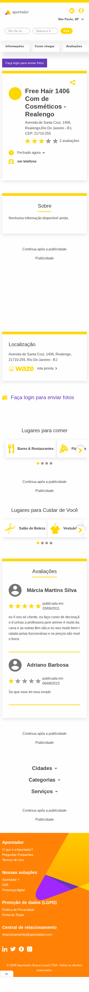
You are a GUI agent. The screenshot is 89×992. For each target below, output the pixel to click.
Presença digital (13, 890)
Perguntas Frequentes (17, 855)
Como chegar (44, 46)
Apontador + (10, 879)
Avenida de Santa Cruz (43, 122)
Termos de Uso (13, 860)
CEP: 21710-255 (38, 133)
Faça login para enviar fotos (24, 63)
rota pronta (45, 368)
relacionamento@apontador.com (27, 934)
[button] (38, 463)
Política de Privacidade (18, 909)
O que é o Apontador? (17, 849)
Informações (15, 46)
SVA (5, 885)
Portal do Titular (13, 915)
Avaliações (74, 46)
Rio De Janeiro (52, 128)
